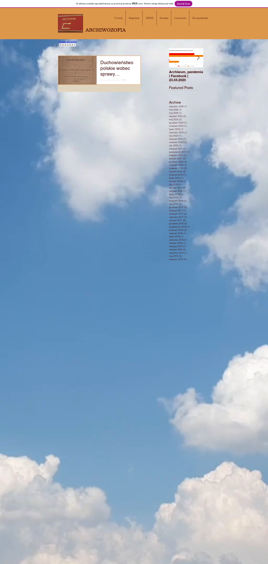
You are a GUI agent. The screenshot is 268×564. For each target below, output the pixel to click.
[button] (200, 18)
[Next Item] (198, 57)
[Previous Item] (174, 57)
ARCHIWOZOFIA (105, 30)
